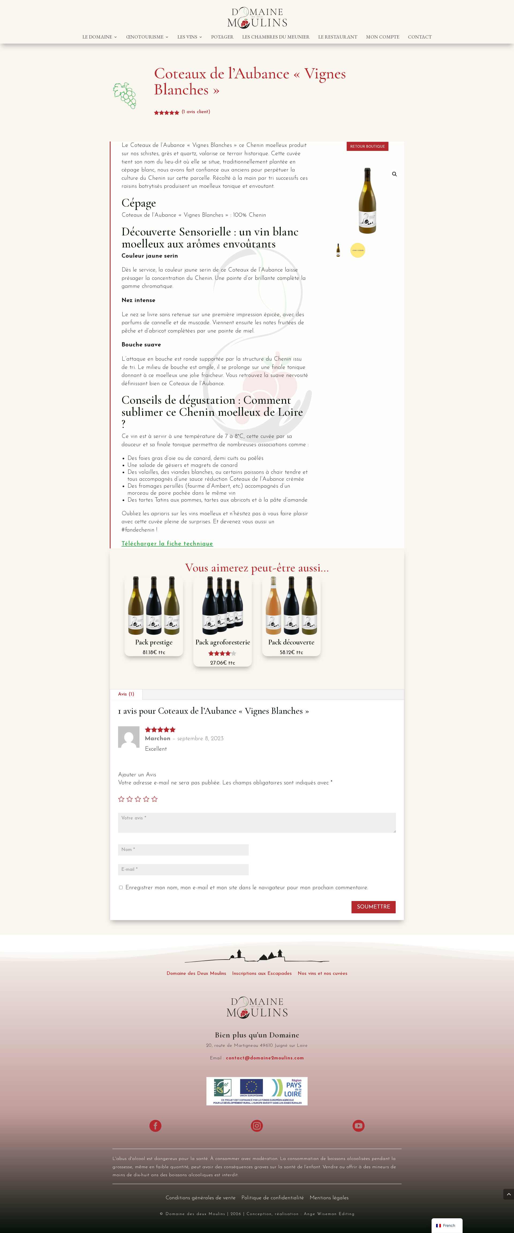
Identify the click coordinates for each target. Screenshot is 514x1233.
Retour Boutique (367, 146)
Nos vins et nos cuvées (322, 974)
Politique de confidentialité (272, 1198)
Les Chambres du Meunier (276, 37)
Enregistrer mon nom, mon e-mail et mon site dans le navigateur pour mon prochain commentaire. (246, 888)
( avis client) (196, 112)
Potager (222, 37)
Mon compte (382, 37)
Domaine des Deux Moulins (196, 974)
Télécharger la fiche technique (167, 544)
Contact (420, 37)
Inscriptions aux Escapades (262, 974)
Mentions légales (329, 1198)
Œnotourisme (145, 37)
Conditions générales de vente (201, 1198)
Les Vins (187, 37)
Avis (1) (126, 694)
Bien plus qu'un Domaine (257, 1035)
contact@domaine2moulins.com (265, 1058)
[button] (394, 174)
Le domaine (97, 37)
